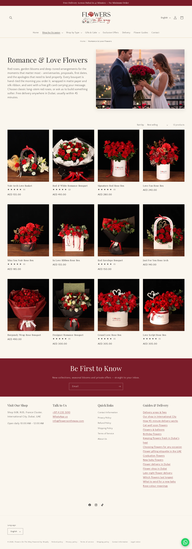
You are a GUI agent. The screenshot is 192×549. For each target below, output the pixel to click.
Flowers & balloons (154, 429)
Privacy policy (71, 542)
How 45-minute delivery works (160, 421)
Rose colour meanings (155, 486)
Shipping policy (103, 542)
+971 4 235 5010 (61, 412)
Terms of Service (106, 434)
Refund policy (57, 542)
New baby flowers (153, 460)
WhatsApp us (60, 416)
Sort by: (140, 125)
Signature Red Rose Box (111, 185)
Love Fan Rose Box (153, 185)
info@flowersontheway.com (68, 421)
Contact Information (108, 412)
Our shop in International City (159, 416)
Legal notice (136, 542)
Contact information (120, 542)
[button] (11, 17)
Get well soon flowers (155, 425)
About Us (102, 439)
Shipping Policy (105, 428)
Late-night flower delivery (157, 473)
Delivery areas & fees (155, 412)
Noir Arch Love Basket (20, 185)
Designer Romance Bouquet (68, 335)
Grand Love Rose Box (110, 335)
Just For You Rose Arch (155, 260)
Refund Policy (104, 423)
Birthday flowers (152, 434)
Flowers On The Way (23, 542)
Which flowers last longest (158, 477)
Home (83, 41)
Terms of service (87, 542)
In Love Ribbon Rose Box (66, 260)
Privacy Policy (104, 418)
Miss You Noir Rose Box (21, 260)
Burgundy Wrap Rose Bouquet (24, 335)
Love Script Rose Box (154, 335)
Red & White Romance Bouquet (70, 185)
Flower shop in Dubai (155, 468)
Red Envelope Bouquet (110, 260)
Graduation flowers (154, 455)
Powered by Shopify (40, 542)
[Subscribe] (119, 386)
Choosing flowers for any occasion (162, 447)
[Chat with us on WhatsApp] (185, 542)
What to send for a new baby (159, 481)
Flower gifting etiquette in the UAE (162, 451)
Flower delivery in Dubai (156, 464)
